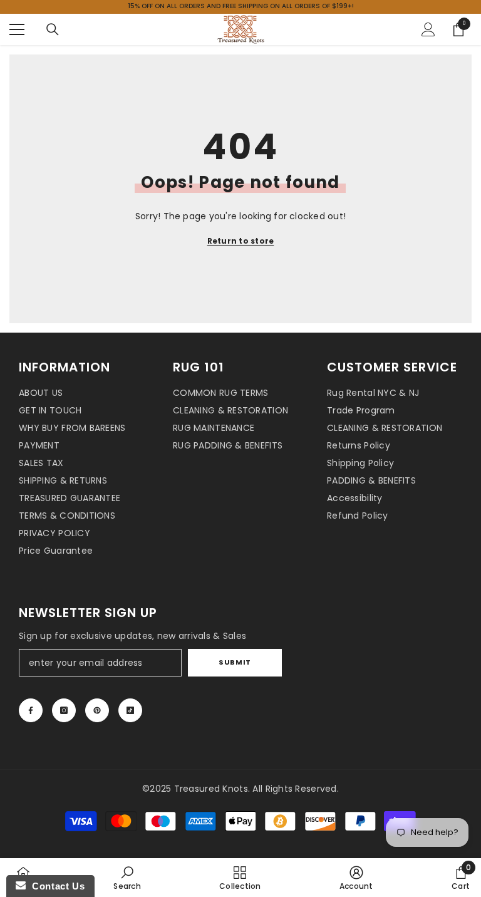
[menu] (16, 29)
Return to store (240, 241)
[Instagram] (64, 710)
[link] (127, 877)
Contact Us (55, 886)
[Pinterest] (97, 710)
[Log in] (428, 29)
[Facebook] (31, 710)
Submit (235, 662)
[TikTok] (130, 710)
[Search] (52, 29)
